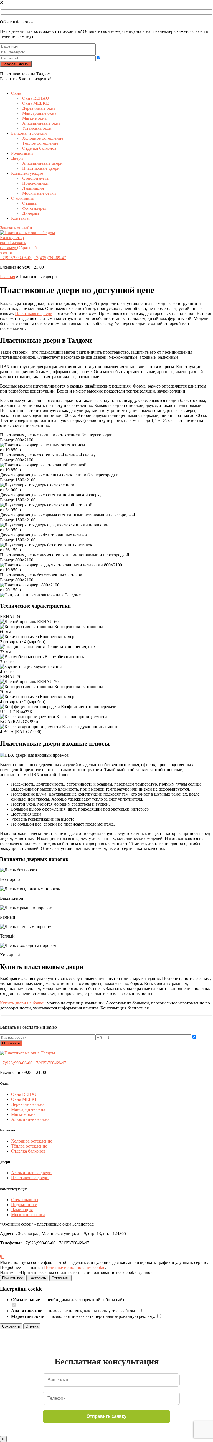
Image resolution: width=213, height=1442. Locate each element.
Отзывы (29, 203)
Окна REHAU (35, 98)
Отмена (32, 1326)
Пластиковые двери (41, 168)
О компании (22, 198)
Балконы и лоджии (29, 133)
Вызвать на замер (13, 245)
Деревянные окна (38, 108)
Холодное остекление (42, 138)
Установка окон (37, 128)
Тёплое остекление (40, 143)
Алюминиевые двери (42, 163)
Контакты (20, 218)
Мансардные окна (39, 113)
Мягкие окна (34, 118)
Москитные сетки (39, 193)
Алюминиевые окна (41, 123)
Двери (17, 158)
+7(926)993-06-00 (16, 257)
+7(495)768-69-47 (50, 257)
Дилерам (30, 213)
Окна (16, 93)
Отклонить (60, 1278)
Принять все (12, 1278)
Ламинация (33, 188)
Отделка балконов (39, 148)
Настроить (37, 1278)
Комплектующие (27, 173)
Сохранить (11, 1326)
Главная (7, 276)
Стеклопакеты (35, 178)
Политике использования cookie (74, 1267)
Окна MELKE (35, 103)
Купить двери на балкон (23, 1003)
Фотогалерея (34, 208)
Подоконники (35, 183)
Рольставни (22, 153)
